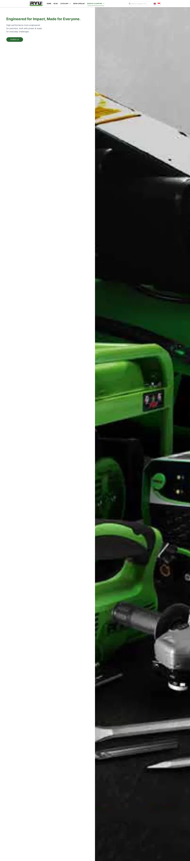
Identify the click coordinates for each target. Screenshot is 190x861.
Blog (56, 3)
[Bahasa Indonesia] (159, 3)
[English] (155, 3)
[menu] (85, 3)
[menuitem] (49, 3)
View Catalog (79, 3)
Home (49, 3)
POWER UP (14, 40)
